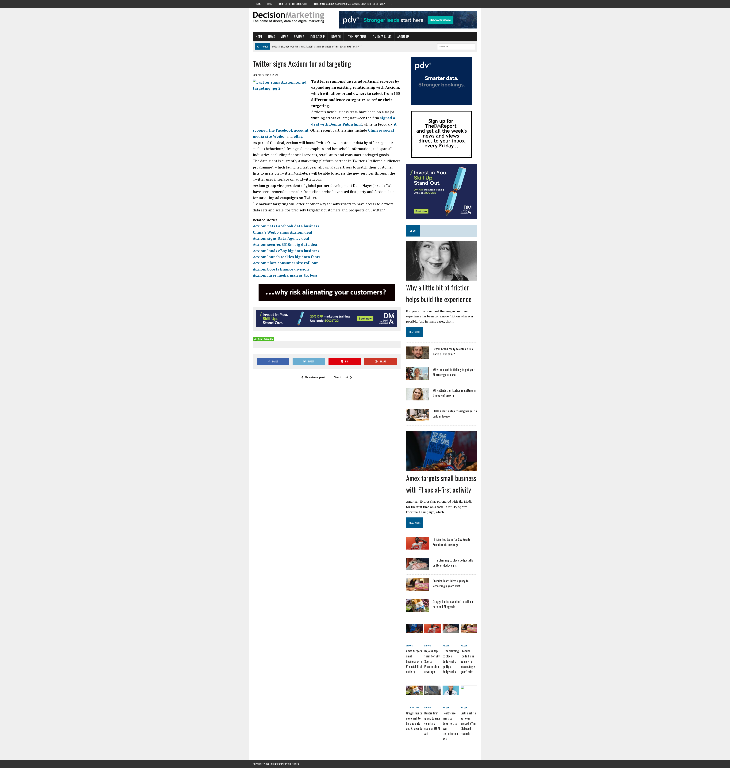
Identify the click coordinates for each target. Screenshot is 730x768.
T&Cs (269, 3)
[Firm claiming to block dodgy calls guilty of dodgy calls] (417, 568)
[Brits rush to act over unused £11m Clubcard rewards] (469, 692)
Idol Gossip (317, 36)
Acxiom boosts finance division (281, 269)
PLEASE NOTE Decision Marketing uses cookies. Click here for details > (349, 3)
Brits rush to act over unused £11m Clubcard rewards (468, 723)
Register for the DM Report (292, 3)
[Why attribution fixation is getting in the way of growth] (417, 398)
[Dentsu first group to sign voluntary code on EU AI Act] (432, 692)
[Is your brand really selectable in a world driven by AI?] (417, 356)
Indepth (336, 36)
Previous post (315, 377)
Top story (412, 707)
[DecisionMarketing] (288, 17)
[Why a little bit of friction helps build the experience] (441, 278)
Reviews (299, 36)
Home (258, 3)
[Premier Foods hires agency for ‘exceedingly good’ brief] (417, 588)
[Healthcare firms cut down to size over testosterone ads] (451, 692)
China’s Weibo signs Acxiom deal (282, 232)
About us (403, 36)
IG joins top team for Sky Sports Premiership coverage (432, 661)
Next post (341, 377)
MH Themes (293, 764)
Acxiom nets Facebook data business (286, 226)
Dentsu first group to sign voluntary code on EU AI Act (432, 723)
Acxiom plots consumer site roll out (285, 262)
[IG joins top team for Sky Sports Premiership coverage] (417, 547)
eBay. (298, 136)
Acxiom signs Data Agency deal (281, 238)
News (271, 36)
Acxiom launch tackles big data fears (286, 256)
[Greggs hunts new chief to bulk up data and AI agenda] (417, 609)
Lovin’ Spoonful (357, 36)
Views (284, 36)
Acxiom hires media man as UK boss (285, 275)
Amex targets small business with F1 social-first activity (414, 661)
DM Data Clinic (382, 36)
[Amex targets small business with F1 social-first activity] (441, 468)
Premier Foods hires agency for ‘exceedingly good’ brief (468, 661)
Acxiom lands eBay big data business (286, 250)
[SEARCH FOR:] (456, 46)
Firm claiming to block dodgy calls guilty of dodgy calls (451, 661)
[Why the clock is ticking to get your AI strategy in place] (417, 377)
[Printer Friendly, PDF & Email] (263, 338)
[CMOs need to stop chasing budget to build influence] (417, 419)
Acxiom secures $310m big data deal (286, 244)
